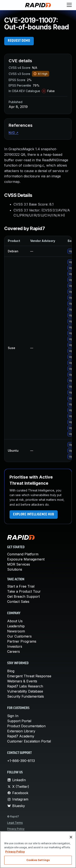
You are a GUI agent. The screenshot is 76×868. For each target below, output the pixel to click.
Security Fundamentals (25, 696)
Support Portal (19, 721)
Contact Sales (18, 601)
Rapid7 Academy (20, 736)
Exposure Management (26, 559)
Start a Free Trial (20, 586)
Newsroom (16, 631)
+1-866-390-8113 (21, 761)
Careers (13, 651)
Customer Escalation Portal (29, 741)
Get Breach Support (23, 596)
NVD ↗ (13, 132)
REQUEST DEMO (19, 41)
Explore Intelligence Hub (33, 514)
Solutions (14, 569)
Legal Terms (15, 822)
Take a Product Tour (24, 591)
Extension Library (21, 731)
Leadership (16, 626)
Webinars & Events (22, 681)
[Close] (71, 837)
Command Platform (22, 554)
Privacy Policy (15, 828)
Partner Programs (21, 641)
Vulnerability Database (25, 691)
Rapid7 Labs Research (25, 686)
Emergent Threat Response (29, 676)
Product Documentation (26, 726)
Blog (10, 671)
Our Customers (19, 636)
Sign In (12, 716)
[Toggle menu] (69, 5)
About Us (15, 621)
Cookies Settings (38, 860)
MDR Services (18, 564)
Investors (14, 646)
